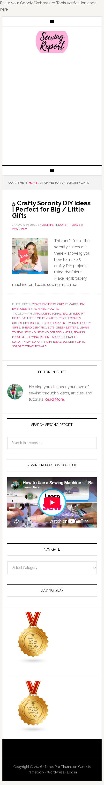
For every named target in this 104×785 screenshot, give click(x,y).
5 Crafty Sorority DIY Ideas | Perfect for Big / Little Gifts (51, 209)
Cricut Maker (68, 304)
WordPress (55, 772)
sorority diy (21, 341)
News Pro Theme (58, 767)
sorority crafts (64, 337)
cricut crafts (70, 318)
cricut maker (54, 323)
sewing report (39, 337)
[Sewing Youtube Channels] (33, 662)
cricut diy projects (27, 323)
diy (69, 323)
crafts (51, 318)
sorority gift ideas (46, 341)
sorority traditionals (29, 346)
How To (53, 308)
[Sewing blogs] (33, 730)
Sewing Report (52, 42)
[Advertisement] (52, 108)
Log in (72, 772)
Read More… (55, 399)
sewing (30, 332)
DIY (82, 304)
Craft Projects (44, 304)
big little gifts (33, 318)
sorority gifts (74, 341)
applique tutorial (47, 313)
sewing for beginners (54, 332)
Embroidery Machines (29, 308)
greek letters (67, 327)
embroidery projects (38, 327)
